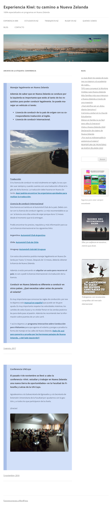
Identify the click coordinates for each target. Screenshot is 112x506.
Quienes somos (90, 21)
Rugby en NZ (70, 21)
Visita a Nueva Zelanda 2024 (93, 127)
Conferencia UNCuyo (20, 369)
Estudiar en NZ (31, 21)
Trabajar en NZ (51, 21)
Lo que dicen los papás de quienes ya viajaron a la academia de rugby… (94, 81)
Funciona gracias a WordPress (16, 500)
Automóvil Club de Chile (27, 242)
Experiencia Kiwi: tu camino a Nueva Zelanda (46, 7)
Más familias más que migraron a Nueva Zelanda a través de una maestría (94, 99)
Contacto (19, 27)
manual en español (33, 302)
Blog (6, 27)
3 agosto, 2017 (10, 348)
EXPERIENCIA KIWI (11, 21)
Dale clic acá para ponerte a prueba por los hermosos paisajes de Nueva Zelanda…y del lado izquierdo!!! (38, 334)
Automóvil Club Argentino (33, 235)
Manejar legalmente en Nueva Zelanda (29, 87)
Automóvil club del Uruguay (32, 249)
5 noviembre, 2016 (11, 475)
